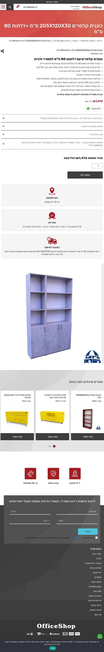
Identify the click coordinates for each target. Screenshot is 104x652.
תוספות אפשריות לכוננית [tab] (92, 126)
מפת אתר (97, 591)
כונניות (74, 41)
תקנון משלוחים (95, 586)
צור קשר (97, 614)
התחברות (76, 9)
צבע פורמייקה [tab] (96, 134)
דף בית (99, 41)
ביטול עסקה (96, 605)
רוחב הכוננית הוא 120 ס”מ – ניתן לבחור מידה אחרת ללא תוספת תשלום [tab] (71, 118)
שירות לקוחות (95, 610)
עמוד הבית (96, 554)
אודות (98, 558)
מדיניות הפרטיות (76, 538)
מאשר (52, 648)
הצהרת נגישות (95, 596)
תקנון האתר (96, 582)
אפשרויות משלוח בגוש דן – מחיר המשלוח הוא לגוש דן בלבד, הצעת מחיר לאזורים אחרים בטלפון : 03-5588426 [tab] (62, 144)
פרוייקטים (97, 572)
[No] (101, 645)
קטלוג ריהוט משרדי (87, 41)
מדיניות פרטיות (94, 600)
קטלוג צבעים (95, 568)
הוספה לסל (85, 175)
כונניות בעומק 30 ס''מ (61, 41)
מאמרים (97, 577)
